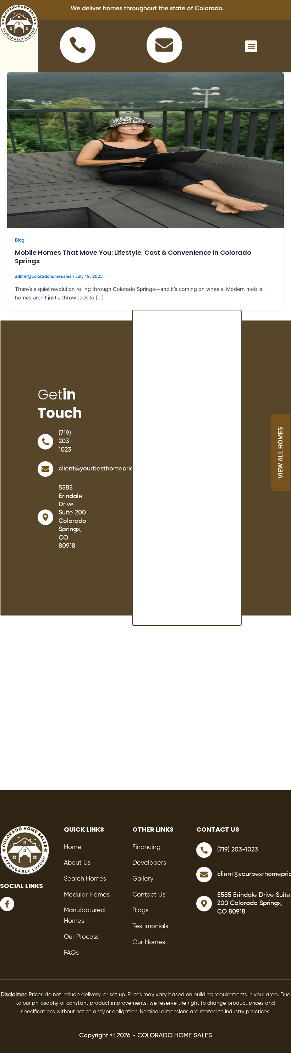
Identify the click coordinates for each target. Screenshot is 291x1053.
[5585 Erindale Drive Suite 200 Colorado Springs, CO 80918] (45, 517)
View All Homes (280, 453)
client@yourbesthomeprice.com (105, 468)
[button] (251, 46)
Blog (19, 240)
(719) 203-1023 (65, 441)
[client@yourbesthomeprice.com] (45, 469)
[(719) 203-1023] (45, 442)
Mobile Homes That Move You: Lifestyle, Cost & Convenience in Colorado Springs (133, 256)
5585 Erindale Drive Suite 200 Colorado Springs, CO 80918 (253, 903)
